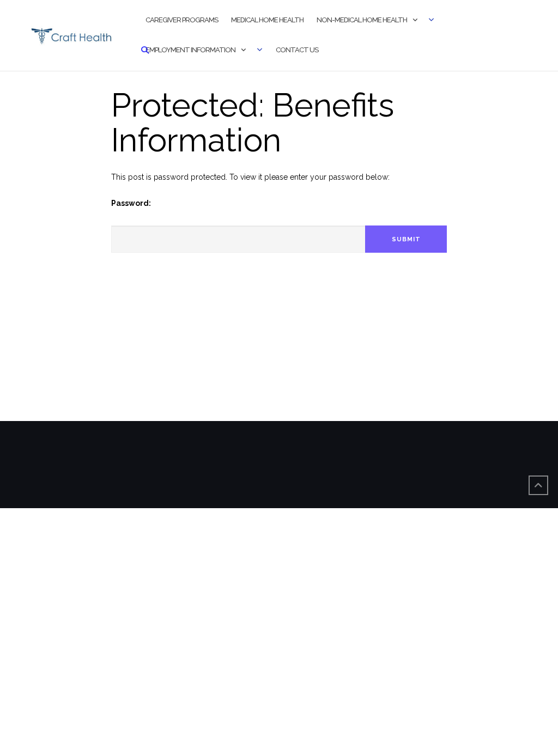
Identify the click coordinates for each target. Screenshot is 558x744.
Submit (406, 239)
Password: (131, 203)
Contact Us (297, 50)
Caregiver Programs (181, 20)
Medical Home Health (267, 20)
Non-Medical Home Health (362, 20)
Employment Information (190, 50)
